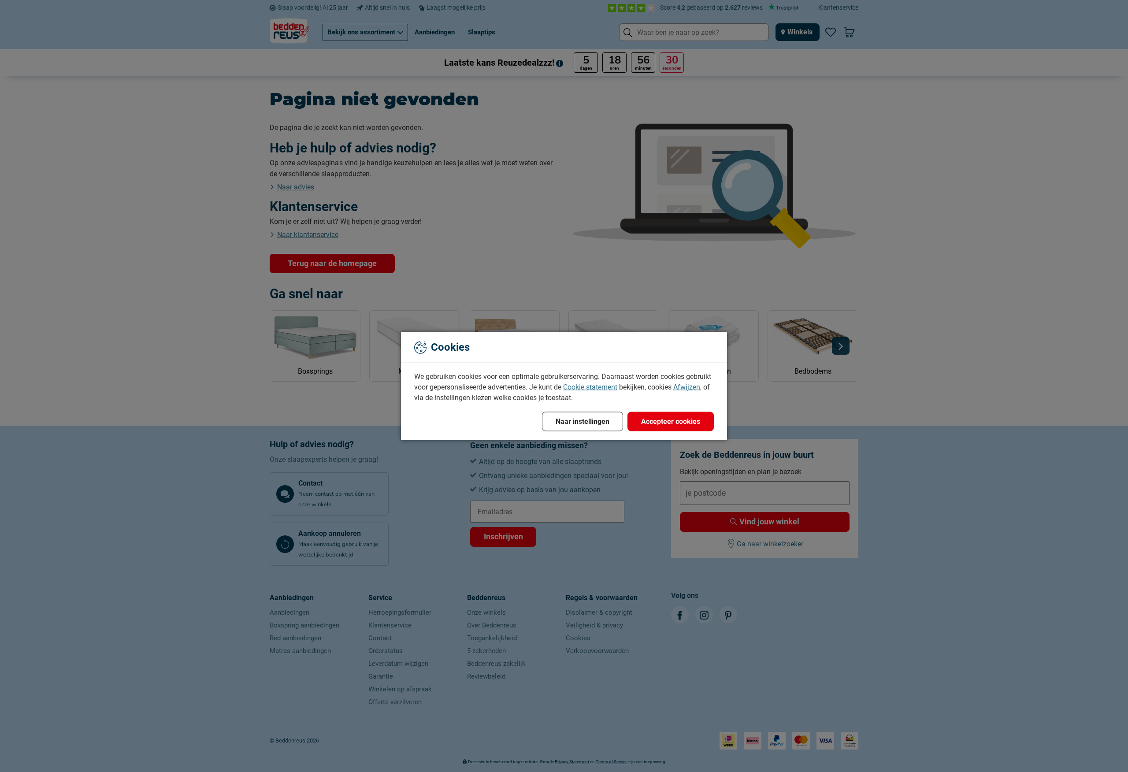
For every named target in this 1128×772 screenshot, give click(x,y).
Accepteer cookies (670, 421)
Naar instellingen (582, 421)
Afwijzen (686, 387)
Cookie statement (590, 387)
